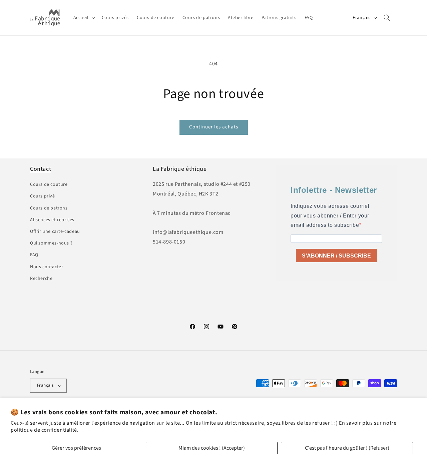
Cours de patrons (49, 208)
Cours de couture (49, 184)
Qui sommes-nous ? (51, 243)
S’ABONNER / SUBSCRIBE (336, 256)
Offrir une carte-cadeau (55, 231)
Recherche (41, 278)
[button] (83, 18)
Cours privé (42, 196)
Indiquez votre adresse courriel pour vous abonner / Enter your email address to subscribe (330, 215)
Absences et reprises (52, 219)
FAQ (34, 255)
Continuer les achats (213, 126)
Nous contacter (46, 267)
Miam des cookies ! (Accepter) (211, 448)
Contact (40, 169)
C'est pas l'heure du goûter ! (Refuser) (347, 448)
